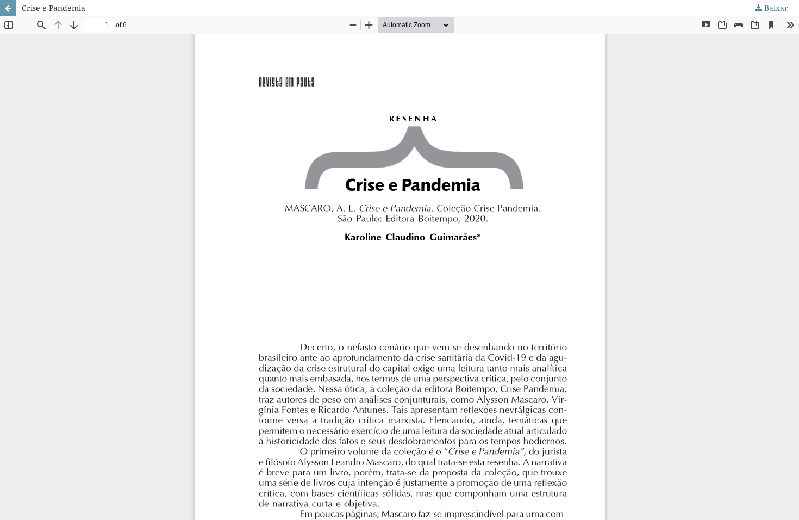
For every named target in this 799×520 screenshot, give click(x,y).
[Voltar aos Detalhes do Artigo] (8, 8)
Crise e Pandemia (53, 8)
